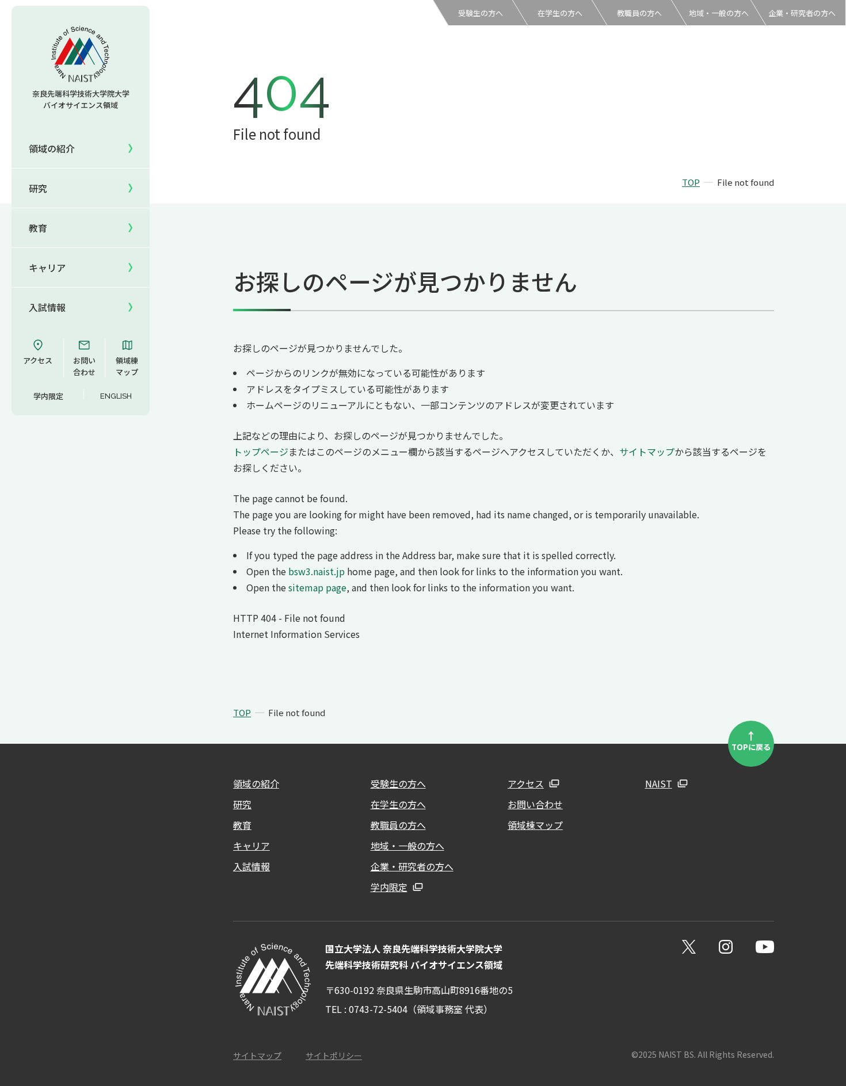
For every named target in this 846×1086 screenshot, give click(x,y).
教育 (242, 825)
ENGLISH (116, 396)
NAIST (658, 783)
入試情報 (47, 307)
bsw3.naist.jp (316, 571)
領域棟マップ (127, 366)
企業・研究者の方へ (802, 12)
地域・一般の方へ (719, 12)
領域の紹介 (256, 783)
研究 (242, 804)
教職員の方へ (639, 12)
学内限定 (48, 396)
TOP (691, 182)
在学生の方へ (560, 12)
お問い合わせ (84, 366)
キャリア (47, 267)
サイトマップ (646, 451)
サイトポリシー (334, 1055)
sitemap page (317, 587)
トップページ (260, 451)
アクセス (37, 360)
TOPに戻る (751, 740)
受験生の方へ (480, 12)
